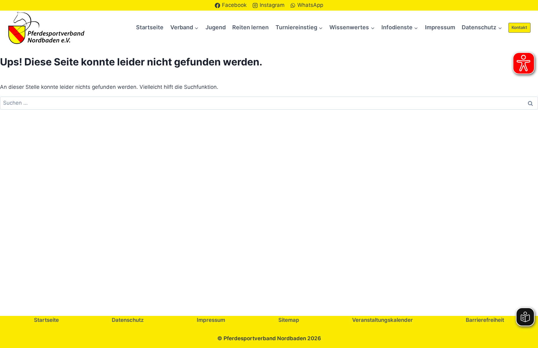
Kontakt (519, 27)
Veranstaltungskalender (382, 320)
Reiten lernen (250, 27)
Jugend (215, 27)
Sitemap (288, 320)
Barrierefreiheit (485, 320)
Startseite (149, 27)
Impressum (440, 27)
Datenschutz (128, 320)
